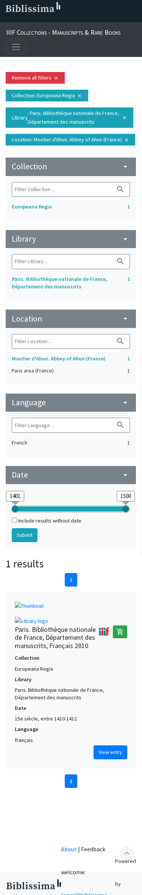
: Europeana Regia (47, 95)
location (71, 319)
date (71, 475)
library (71, 239)
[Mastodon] (44, 19)
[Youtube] (56, 19)
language (71, 402)
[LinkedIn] (20, 19)
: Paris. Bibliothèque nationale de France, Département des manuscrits (69, 117)
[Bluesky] (32, 19)
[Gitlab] (80, 19)
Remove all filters (35, 77)
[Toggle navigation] (16, 47)
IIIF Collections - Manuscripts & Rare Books (63, 32)
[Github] (68, 19)
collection (71, 166)
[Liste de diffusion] (8, 19)
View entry (110, 752)
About (69, 849)
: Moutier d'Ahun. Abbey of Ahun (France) (70, 139)
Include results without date (49, 520)
